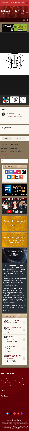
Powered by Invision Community (14, 420)
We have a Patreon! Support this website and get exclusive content (13, 3)
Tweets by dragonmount (8, 393)
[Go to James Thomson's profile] (5, 321)
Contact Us (18, 417)
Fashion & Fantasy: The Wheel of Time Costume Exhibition (14, 356)
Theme (5, 417)
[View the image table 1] (14, 100)
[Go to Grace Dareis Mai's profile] (5, 347)
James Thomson (13, 322)
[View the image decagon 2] (6, 100)
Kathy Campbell (12, 360)
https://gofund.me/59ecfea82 (15, 307)
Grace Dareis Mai (13, 350)
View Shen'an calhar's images (14, 116)
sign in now (8, 151)
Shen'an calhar (10, 113)
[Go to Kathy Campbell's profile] (5, 355)
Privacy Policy (12, 417)
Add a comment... (7, 161)
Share (7, 138)
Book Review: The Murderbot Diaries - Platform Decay (13, 338)
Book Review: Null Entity (14, 321)
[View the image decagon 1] (23, 100)
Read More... (6, 310)
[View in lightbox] (14, 64)
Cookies (23, 417)
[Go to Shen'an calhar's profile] (3, 114)
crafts (4, 129)
